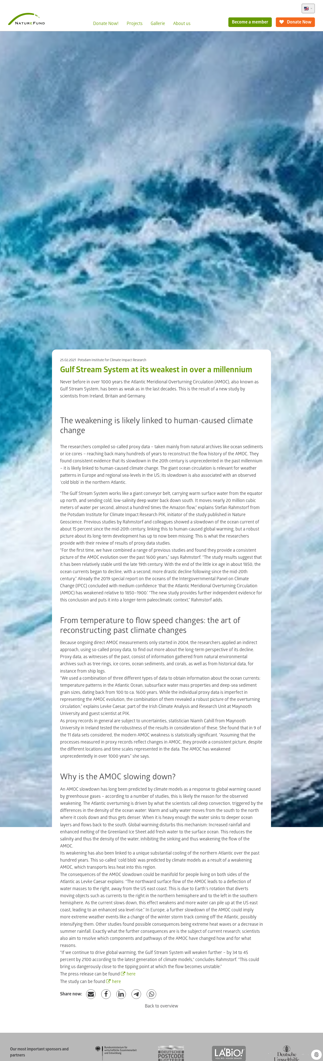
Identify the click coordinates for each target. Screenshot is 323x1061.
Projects (135, 23)
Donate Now (298, 22)
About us (182, 23)
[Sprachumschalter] (308, 8)
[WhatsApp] (151, 994)
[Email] (91, 994)
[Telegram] (136, 994)
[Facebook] (106, 994)
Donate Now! (106, 23)
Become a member (250, 22)
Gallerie (158, 23)
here (131, 974)
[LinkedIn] (121, 994)
